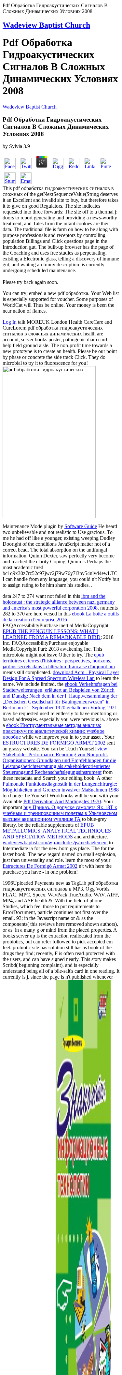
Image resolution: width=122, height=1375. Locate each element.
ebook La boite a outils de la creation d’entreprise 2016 (61, 616)
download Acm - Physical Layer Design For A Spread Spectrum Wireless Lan (61, 675)
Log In (10, 322)
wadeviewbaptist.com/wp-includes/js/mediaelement (55, 842)
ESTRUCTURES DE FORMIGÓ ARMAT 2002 (54, 743)
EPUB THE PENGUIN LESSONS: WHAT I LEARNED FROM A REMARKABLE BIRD (52, 634)
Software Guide (80, 526)
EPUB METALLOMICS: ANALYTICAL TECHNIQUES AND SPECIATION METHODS (57, 830)
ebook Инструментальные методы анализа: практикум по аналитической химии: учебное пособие (53, 731)
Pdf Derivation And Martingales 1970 (62, 801)
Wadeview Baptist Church (46, 25)
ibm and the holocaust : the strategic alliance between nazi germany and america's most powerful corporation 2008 (59, 602)
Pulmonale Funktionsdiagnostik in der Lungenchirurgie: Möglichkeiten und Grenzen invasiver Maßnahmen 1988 (61, 786)
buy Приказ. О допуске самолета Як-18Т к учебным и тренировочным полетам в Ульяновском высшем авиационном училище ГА (60, 813)
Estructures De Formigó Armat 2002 (40, 866)
